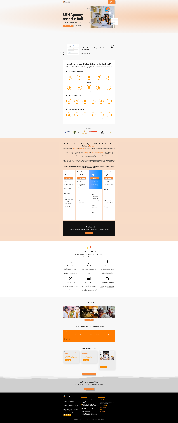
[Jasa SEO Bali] (68, 101)
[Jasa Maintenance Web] (98, 87)
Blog (104, 1)
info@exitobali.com (103, 407)
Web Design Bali (85, 155)
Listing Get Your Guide (85, 118)
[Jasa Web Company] (69, 77)
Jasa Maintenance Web (98, 91)
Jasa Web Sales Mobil (79, 91)
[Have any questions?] (98, 405)
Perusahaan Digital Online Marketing (98, 152)
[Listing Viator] (76, 114)
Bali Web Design (75, 148)
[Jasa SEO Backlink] (109, 101)
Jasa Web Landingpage (88, 91)
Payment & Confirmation (97, 1)
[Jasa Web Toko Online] (69, 87)
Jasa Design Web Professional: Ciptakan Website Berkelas (89, 357)
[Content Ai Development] (109, 114)
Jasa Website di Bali (87, 152)
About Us (74, 1)
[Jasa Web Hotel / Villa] (98, 77)
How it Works (80, 1)
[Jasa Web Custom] (108, 87)
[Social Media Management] (101, 114)
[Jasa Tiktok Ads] (101, 101)
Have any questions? (104, 405)
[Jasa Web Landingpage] (89, 87)
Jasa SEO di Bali (82, 148)
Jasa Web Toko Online (69, 91)
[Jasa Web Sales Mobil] (79, 87)
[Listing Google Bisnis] (93, 114)
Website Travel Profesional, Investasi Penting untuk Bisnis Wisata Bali (106, 362)
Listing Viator (77, 118)
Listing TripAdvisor (69, 118)
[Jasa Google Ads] (76, 101)
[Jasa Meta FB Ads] (85, 101)
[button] (111, 2)
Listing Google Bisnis (93, 118)
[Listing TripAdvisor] (68, 114)
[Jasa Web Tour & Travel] (79, 77)
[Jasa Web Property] (108, 77)
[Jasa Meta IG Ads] (93, 101)
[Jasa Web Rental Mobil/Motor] (89, 77)
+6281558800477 (103, 411)
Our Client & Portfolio (88, 1)
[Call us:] (98, 410)
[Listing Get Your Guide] (85, 114)
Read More (68, 360)
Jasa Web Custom (108, 91)
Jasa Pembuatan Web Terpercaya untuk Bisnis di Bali (71, 357)
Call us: (101, 409)
